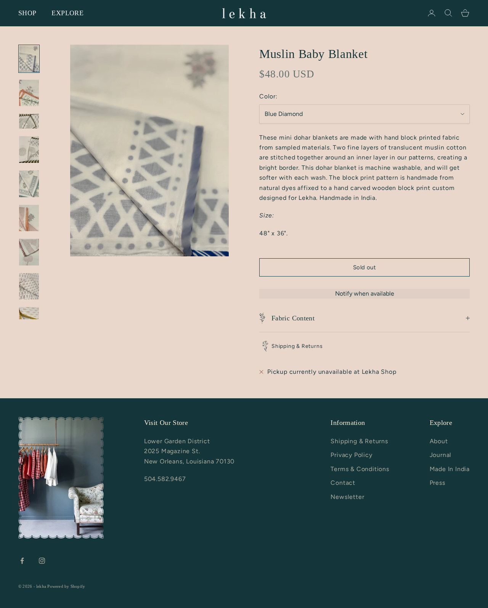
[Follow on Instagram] (42, 561)
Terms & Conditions (360, 469)
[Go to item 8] (29, 286)
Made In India (450, 469)
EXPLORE (67, 13)
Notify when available (364, 293)
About (439, 441)
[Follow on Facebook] (22, 561)
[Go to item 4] (29, 149)
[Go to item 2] (29, 93)
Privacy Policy (351, 454)
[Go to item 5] (29, 184)
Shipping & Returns (359, 441)
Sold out (364, 267)
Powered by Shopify (66, 586)
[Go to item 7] (29, 252)
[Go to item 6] (29, 218)
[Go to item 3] (29, 121)
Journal (441, 454)
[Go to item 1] (29, 59)
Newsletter (347, 496)
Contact (343, 482)
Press (437, 482)
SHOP (27, 13)
